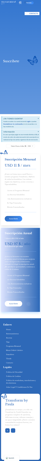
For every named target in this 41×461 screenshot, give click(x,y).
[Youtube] (13, 430)
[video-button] (28, 304)
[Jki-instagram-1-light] (7, 430)
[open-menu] (20, 2)
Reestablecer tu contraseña (13, 124)
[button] (13, 219)
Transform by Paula (16, 402)
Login (28, 121)
